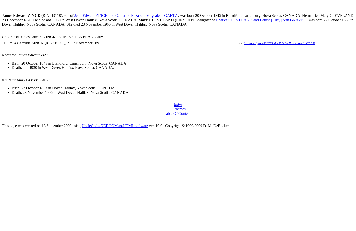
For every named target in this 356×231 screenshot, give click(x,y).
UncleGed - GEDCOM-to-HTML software (115, 126)
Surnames (178, 109)
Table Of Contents (178, 113)
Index (178, 105)
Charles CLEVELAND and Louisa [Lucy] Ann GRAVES (261, 20)
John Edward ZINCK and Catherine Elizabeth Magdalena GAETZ (126, 16)
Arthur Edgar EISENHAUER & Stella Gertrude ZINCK (279, 43)
